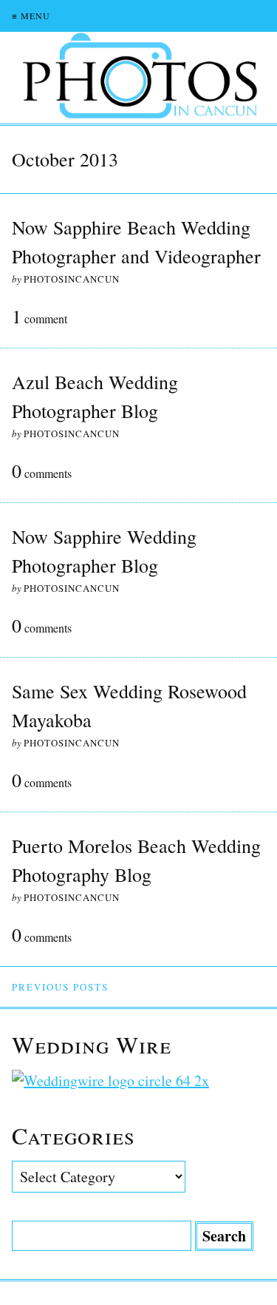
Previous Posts (60, 987)
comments (42, 472)
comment (39, 317)
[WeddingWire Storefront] (138, 1080)
